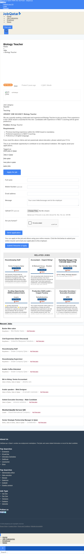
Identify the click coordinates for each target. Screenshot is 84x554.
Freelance (5, 501)
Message (8, 200)
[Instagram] (2, 2)
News (9, 22)
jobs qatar (7, 158)
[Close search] (3, 548)
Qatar (16, 86)
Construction (6, 462)
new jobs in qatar (9, 162)
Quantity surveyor (7, 485)
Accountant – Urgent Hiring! (42, 260)
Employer (10, 20)
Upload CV (12, 211)
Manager (4, 478)
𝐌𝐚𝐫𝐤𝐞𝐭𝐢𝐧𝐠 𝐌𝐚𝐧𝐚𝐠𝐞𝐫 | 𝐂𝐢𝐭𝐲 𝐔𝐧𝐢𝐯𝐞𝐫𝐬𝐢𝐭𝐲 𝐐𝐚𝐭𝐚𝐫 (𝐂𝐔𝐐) (68, 261)
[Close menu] (0, 534)
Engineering (5, 451)
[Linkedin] (4, 2)
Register (6, 8)
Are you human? (11, 221)
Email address (10, 193)
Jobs (5, 50)
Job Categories (12, 18)
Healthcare (5, 459)
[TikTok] (5, 2)
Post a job (8, 27)
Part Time (5, 496)
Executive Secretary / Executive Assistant (68, 292)
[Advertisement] (42, 68)
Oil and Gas (5, 454)
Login (5, 6)
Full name (8, 180)
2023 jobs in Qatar (10, 151)
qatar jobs (7, 166)
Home (9, 16)
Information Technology (9, 456)
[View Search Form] (6, 31)
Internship (5, 504)
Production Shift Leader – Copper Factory (42, 292)
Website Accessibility (37, 526)
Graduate (4, 483)
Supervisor (5, 480)
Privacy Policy (4, 526)
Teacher (6, 107)
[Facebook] (1, 2)
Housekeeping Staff (12, 260)
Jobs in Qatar (8, 155)
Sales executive (7, 475)
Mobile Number (13, 187)
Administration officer (8, 472)
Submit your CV (8, 4)
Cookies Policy (13, 526)
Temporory (5, 499)
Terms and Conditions (24, 526)
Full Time (5, 493)
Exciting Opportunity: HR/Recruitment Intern (16, 292)
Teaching (6, 110)
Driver (4, 464)
